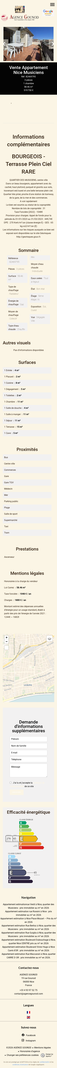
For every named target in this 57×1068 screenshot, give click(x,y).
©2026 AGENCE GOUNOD (18, 1047)
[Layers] (49, 639)
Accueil (6, 103)
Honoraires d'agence (30, 1051)
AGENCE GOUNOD (28, 974)
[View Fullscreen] (6, 648)
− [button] (6, 641)
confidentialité (44, 1062)
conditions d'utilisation (20, 1065)
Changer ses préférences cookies (23, 1055)
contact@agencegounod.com (28, 993)
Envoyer (17, 792)
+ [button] (6, 637)
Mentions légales (42, 1047)
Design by (49, 1055)
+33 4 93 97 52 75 (28, 990)
